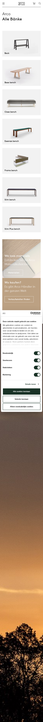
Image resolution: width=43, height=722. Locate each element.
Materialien (13, 272)
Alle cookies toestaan (21, 391)
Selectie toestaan (21, 399)
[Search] (40, 3)
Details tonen (30, 384)
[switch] (37, 360)
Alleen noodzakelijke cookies (21, 407)
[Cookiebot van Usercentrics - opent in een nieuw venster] (30, 313)
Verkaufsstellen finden (19, 299)
